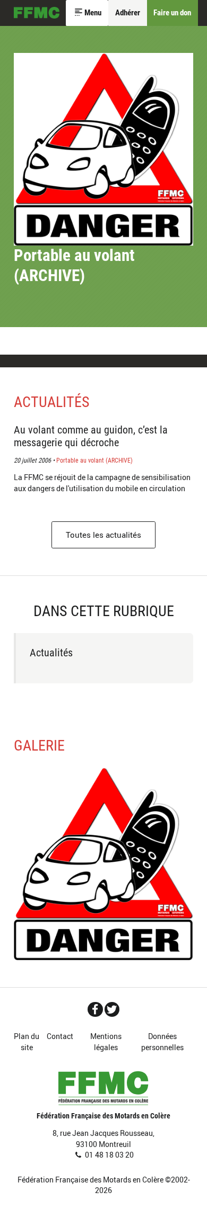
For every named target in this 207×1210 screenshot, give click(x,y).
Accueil (36, 13)
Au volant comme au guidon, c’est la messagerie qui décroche (91, 436)
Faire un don (172, 12)
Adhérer (127, 12)
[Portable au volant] (104, 863)
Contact (60, 1036)
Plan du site (26, 1041)
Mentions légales (106, 1041)
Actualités (52, 402)
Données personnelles (162, 1041)
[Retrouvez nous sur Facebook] (95, 1009)
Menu (92, 12)
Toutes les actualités (103, 534)
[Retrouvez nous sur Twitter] (112, 1009)
